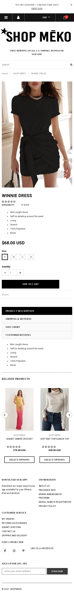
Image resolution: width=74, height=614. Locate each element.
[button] (9, 201)
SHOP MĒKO (19, 73)
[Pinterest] (23, 550)
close (71, 5)
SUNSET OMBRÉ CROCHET (19, 439)
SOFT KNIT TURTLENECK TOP (54, 439)
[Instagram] (14, 550)
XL (31, 257)
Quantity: (6, 266)
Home (5, 73)
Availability (8, 205)
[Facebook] (5, 550)
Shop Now (36, 8)
